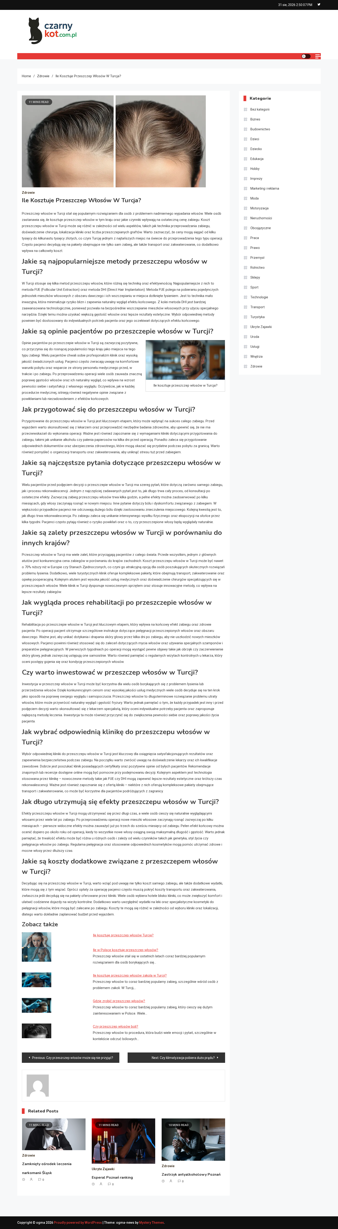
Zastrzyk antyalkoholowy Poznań (191, 1174)
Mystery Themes (151, 1222)
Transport (257, 307)
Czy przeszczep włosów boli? (115, 1026)
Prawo (255, 248)
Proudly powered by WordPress (78, 1222)
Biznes (255, 119)
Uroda (254, 337)
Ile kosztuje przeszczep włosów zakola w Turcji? (130, 975)
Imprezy (256, 178)
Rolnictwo (257, 267)
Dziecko (256, 149)
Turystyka (257, 317)
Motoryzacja (259, 208)
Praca (254, 238)
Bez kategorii (259, 109)
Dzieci (254, 139)
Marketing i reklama (264, 188)
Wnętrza (256, 356)
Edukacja (257, 159)
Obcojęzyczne (260, 228)
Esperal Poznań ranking (112, 1177)
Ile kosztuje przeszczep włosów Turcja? (123, 935)
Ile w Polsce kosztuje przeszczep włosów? (125, 950)
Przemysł (257, 257)
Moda (254, 198)
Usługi (254, 346)
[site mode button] (306, 56)
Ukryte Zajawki (103, 1169)
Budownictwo (260, 129)
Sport (254, 287)
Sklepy (255, 277)
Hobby (255, 169)
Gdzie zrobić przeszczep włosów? (119, 1001)
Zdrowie (28, 192)
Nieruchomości (261, 218)
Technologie (259, 297)
